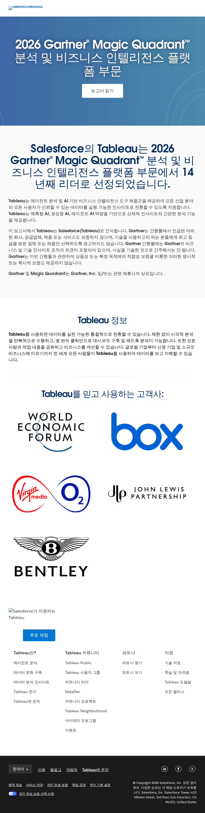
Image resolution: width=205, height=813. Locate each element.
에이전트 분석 (25, 662)
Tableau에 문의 (27, 701)
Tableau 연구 (25, 691)
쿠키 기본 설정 (100, 785)
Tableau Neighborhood (86, 711)
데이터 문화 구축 (28, 672)
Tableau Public (78, 662)
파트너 (128, 653)
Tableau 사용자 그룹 (82, 672)
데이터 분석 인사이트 (31, 682)
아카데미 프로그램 (80, 720)
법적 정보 (15, 785)
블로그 (55, 769)
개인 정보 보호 (57, 785)
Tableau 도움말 (178, 682)
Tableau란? (25, 653)
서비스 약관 (34, 785)
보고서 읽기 (102, 91)
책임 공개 (79, 785)
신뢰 (41, 769)
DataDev (72, 691)
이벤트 (70, 730)
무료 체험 (39, 635)
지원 (169, 653)
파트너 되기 (132, 672)
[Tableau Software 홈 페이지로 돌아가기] (27, 6)
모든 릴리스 (174, 691)
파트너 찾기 (132, 662)
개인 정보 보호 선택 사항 (36, 793)
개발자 (71, 769)
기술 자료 (173, 662)
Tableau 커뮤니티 (82, 653)
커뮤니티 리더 (77, 682)
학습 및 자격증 (177, 672)
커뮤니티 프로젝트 (80, 701)
